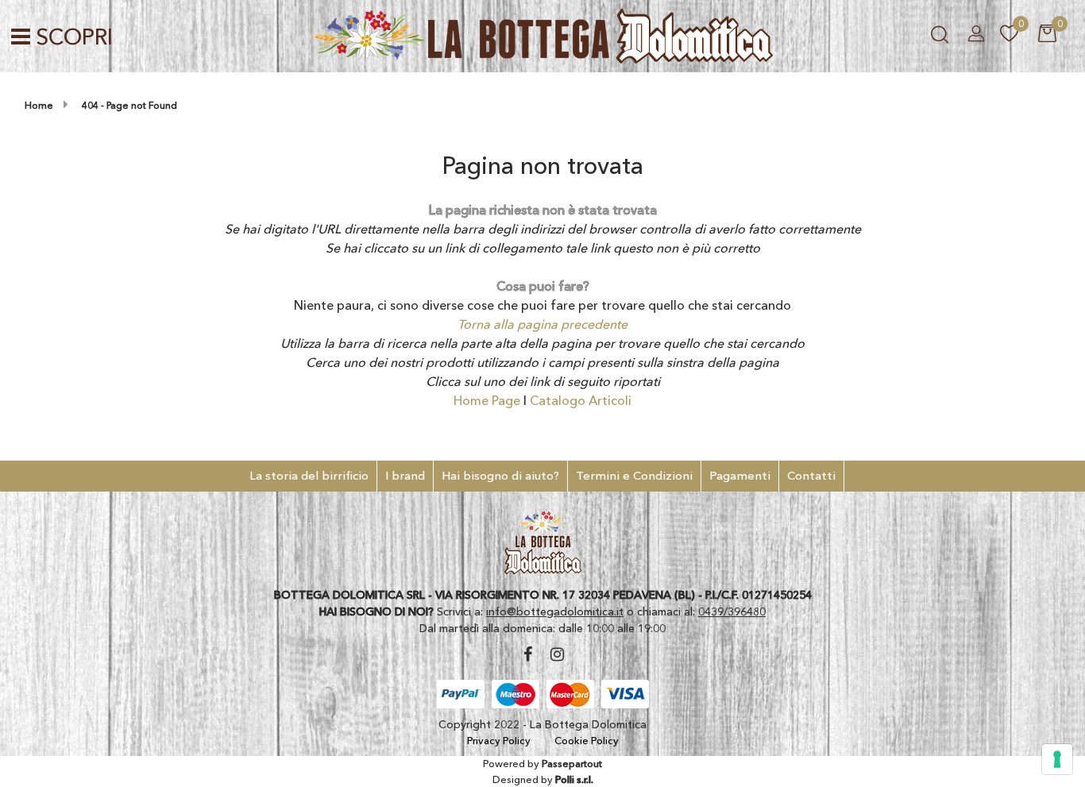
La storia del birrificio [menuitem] (309, 475)
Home (39, 105)
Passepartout (572, 763)
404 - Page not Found (129, 105)
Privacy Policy (499, 740)
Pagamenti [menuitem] (739, 475)
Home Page (488, 400)
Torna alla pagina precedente (542, 324)
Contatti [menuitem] (811, 475)
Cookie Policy (586, 740)
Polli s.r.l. (574, 779)
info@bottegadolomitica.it (555, 611)
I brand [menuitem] (405, 475)
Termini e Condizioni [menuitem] (634, 475)
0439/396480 (732, 611)
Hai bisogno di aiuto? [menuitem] (500, 475)
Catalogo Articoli (580, 400)
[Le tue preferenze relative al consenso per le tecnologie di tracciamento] (1057, 759)
